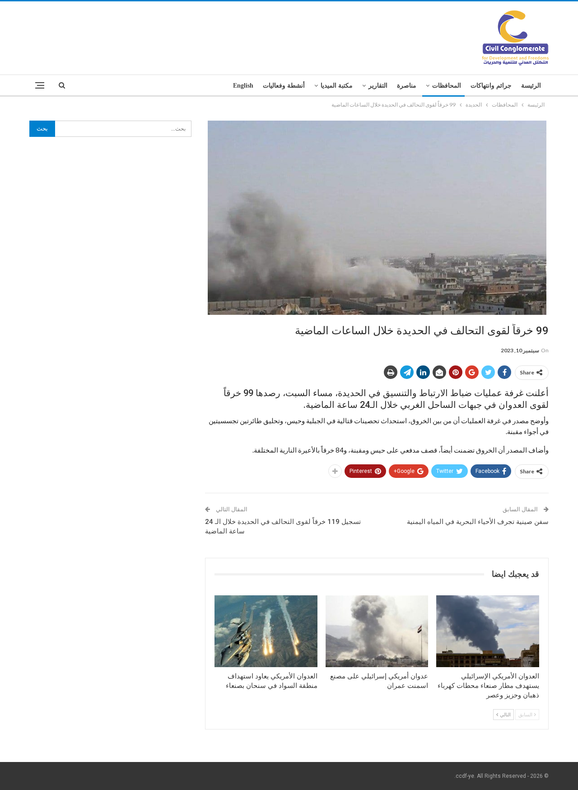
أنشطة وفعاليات (284, 85)
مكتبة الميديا (337, 85)
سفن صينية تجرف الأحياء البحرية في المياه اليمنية (478, 522)
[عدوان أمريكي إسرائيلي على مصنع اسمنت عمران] (377, 631)
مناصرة (406, 85)
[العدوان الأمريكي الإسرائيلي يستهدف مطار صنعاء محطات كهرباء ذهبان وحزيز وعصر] (487, 631)
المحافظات (446, 85)
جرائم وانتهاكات (491, 85)
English (243, 85)
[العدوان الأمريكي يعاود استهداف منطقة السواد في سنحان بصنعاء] (265, 631)
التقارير (377, 85)
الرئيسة (531, 85)
